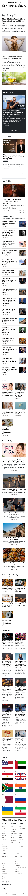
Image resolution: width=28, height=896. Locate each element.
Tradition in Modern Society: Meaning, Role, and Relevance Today (7, 740)
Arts (20, 826)
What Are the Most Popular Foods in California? (20, 590)
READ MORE (5, 35)
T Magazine (4, 876)
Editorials (13, 831)
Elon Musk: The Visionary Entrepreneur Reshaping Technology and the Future (9, 370)
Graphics (17, 871)
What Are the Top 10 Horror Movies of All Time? (7, 642)
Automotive (5, 856)
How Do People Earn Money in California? (8, 271)
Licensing (17, 878)
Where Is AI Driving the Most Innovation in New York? (9, 223)
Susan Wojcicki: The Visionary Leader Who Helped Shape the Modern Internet (20, 663)
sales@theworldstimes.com (8, 890)
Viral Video (13, 840)
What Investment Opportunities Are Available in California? (9, 360)
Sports (3, 844)
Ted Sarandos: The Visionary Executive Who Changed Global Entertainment (20, 688)
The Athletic (18, 858)
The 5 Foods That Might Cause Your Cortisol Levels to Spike (6, 623)
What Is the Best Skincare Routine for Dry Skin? (7, 412)
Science (4, 842)
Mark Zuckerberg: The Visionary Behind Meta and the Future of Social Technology (9, 301)
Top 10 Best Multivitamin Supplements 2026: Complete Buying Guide (7, 431)
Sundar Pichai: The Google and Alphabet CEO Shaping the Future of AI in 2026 (9, 262)
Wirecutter (17, 860)
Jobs (3, 865)
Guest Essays (14, 833)
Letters (12, 835)
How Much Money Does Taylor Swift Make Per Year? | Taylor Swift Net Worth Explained (6, 664)
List (20, 835)
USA (8, 2)
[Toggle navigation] (4, 10)
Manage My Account (20, 876)
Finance (12, 842)
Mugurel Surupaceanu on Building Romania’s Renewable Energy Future (14, 157)
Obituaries (4, 846)
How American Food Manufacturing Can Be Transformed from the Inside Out (7, 606)
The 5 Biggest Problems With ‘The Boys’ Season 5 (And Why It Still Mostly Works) (20, 714)
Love (3, 867)
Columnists (13, 829)
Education (4, 860)
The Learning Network (20, 867)
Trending (4, 850)
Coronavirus (5, 830)
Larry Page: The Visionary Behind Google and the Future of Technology (9, 350)
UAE (16, 2)
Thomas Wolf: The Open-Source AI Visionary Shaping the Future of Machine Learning (9, 233)
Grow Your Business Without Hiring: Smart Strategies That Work (20, 740)
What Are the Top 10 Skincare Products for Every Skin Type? (8, 243)
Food (3, 861)
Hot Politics (4, 835)
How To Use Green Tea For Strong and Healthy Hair (12, 58)
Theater (21, 846)
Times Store (18, 875)
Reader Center (18, 856)
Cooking (17, 861)
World (3, 828)
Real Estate (4, 873)
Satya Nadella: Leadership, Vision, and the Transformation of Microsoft (9, 281)
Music (20, 841)
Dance (20, 837)
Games (3, 858)
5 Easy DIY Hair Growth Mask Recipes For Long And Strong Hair (13, 21)
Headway (17, 863)
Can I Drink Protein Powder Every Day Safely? (20, 412)
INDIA (19, 2)
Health (3, 863)
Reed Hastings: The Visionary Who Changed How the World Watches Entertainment (7, 714)
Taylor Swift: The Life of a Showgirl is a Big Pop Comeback (12, 201)
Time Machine (18, 873)
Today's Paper (5, 848)
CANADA (12, 2)
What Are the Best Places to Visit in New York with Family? (9, 291)
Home (3, 826)
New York (4, 837)
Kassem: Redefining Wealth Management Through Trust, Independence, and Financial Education (13, 113)
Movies (21, 839)
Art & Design (22, 828)
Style (3, 875)
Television (21, 844)
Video (16, 869)
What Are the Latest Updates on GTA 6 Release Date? (20, 642)
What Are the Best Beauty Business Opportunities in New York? (19, 394)
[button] (11, 130)
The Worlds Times (16, 893)
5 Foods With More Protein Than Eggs (20, 604)
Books (20, 830)
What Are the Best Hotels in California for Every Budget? (9, 320)
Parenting (4, 871)
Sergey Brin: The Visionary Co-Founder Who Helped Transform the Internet (9, 330)
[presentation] (20, 174)
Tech (3, 841)
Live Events (17, 865)
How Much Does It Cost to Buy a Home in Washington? (9, 252)
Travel (3, 878)
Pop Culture (22, 842)
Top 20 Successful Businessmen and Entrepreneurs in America (6, 688)
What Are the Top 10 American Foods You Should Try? (8, 340)
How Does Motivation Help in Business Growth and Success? (9, 311)
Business (4, 839)
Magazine (4, 869)
